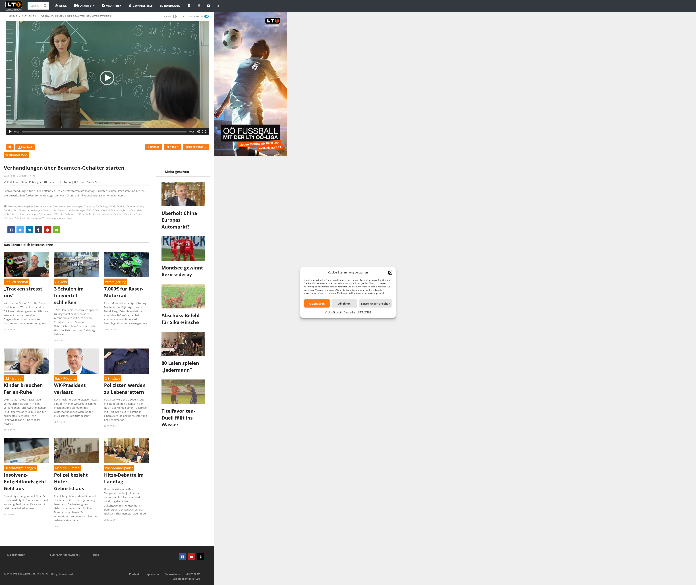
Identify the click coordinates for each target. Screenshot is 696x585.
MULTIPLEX (192, 574)
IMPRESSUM (364, 312)
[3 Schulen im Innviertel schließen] (76, 264)
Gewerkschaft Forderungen (71, 210)
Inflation (104, 210)
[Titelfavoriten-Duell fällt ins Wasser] (183, 391)
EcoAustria (89, 206)
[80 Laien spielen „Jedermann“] (183, 344)
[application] (107, 78)
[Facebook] (182, 556)
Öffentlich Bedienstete (65, 214)
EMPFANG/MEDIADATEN (65, 555)
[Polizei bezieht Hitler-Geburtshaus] (76, 450)
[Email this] (56, 229)
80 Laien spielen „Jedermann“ (180, 366)
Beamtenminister (43, 206)
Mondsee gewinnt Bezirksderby (182, 271)
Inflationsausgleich (118, 210)
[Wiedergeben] (10, 131)
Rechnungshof (34, 218)
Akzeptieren (317, 303)
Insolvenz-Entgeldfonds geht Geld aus (25, 482)
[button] (390, 272)
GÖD (88, 210)
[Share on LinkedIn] (29, 229)
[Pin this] (47, 229)
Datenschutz (350, 312)
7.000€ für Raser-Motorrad (123, 292)
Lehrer (13, 214)
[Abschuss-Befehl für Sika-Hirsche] (183, 296)
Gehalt (112, 206)
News (32, 175)
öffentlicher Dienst (133, 214)
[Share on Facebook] (11, 229)
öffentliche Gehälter (112, 214)
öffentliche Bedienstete (89, 214)
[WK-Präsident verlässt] (76, 361)
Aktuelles (24, 175)
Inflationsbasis (136, 210)
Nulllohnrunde (46, 214)
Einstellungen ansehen (375, 303)
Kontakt (134, 574)
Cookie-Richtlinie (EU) (186, 578)
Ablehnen (344, 303)
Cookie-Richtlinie (333, 312)
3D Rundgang (170, 5)
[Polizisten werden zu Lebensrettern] (126, 361)
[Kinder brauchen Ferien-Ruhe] (26, 361)
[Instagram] (200, 556)
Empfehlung (102, 206)
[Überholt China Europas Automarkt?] (183, 194)
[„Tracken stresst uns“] (26, 264)
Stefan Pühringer (31, 182)
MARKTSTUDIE (16, 555)
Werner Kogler (66, 218)
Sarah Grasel (95, 182)
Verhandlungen (50, 218)
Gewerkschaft (50, 210)
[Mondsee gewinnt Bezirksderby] (183, 248)
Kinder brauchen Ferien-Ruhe (23, 388)
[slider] (104, 131)
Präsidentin (20, 218)
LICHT (167, 16)
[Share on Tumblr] (38, 229)
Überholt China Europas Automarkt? (179, 220)
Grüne (95, 210)
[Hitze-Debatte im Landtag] (126, 450)
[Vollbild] (204, 131)
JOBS (96, 555)
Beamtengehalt (25, 206)
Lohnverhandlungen (28, 214)
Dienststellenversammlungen (67, 206)
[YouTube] (191, 556)
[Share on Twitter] (20, 229)
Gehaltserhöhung (135, 206)
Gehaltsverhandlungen (30, 210)
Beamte (12, 206)
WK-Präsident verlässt (70, 388)
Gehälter (121, 206)
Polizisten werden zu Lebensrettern (125, 388)
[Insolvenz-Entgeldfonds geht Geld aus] (26, 450)
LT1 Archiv (65, 182)
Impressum (152, 574)
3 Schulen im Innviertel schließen (69, 295)
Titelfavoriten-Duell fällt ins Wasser (178, 418)
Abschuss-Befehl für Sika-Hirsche (180, 318)
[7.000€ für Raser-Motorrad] (126, 264)
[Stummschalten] (198, 131)
